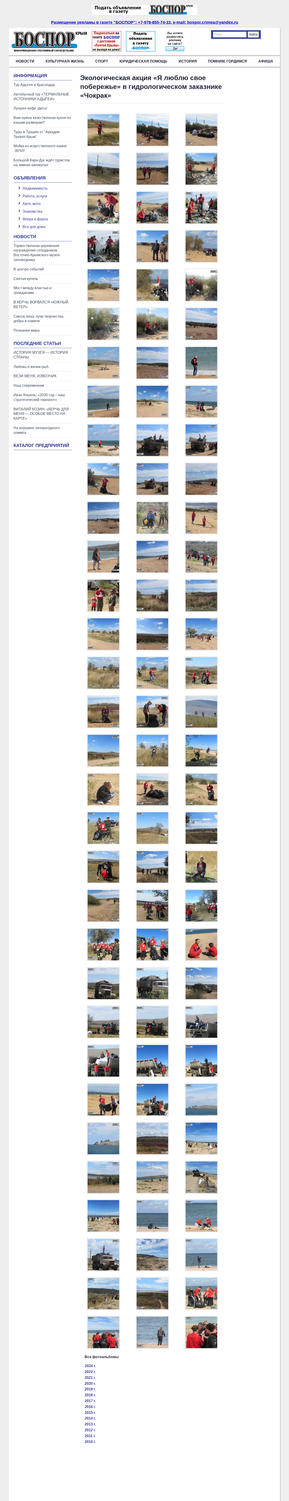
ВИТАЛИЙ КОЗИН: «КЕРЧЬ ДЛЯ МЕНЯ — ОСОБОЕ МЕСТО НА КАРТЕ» (41, 414)
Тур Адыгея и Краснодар (34, 85)
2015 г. (90, 1413)
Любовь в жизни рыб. (31, 367)
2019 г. (90, 1389)
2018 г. (90, 1395)
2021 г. (90, 1378)
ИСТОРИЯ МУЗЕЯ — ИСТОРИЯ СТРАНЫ (41, 355)
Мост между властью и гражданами (32, 290)
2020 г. (90, 1383)
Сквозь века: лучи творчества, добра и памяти (39, 318)
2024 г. (90, 1366)
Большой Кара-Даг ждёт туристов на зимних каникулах (42, 162)
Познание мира (27, 330)
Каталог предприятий (41, 445)
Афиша (265, 61)
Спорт (101, 61)
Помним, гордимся (227, 61)
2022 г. (90, 1372)
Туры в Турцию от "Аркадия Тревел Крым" (37, 134)
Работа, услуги (35, 196)
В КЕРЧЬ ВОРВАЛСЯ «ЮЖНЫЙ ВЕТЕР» (41, 304)
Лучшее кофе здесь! (30, 108)
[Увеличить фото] (103, 145)
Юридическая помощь (143, 61)
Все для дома (34, 227)
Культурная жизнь (65, 61)
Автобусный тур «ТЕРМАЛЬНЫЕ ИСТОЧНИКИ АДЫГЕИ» (41, 96)
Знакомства (32, 211)
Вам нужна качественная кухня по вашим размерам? (42, 120)
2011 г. (90, 1436)
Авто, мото (32, 204)
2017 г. (90, 1401)
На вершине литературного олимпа (37, 430)
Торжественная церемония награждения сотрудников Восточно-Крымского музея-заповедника (37, 253)
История (188, 61)
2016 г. (90, 1407)
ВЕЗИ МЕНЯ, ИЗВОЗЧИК (35, 376)
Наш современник (29, 385)
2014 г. (90, 1418)
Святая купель (26, 279)
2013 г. (90, 1424)
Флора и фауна (35, 219)
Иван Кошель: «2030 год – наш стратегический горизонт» (39, 397)
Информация (30, 75)
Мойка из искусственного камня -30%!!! (40, 148)
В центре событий (29, 269)
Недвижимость (35, 188)
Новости (25, 61)
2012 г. (90, 1430)
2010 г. (90, 1442)
